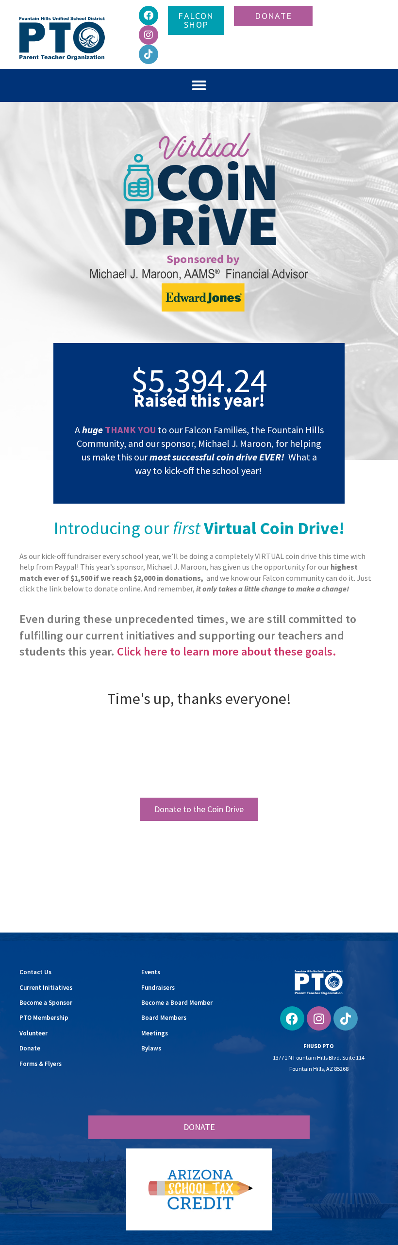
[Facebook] (148, 15)
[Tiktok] (148, 54)
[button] (199, 85)
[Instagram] (148, 35)
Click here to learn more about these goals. (226, 651)
